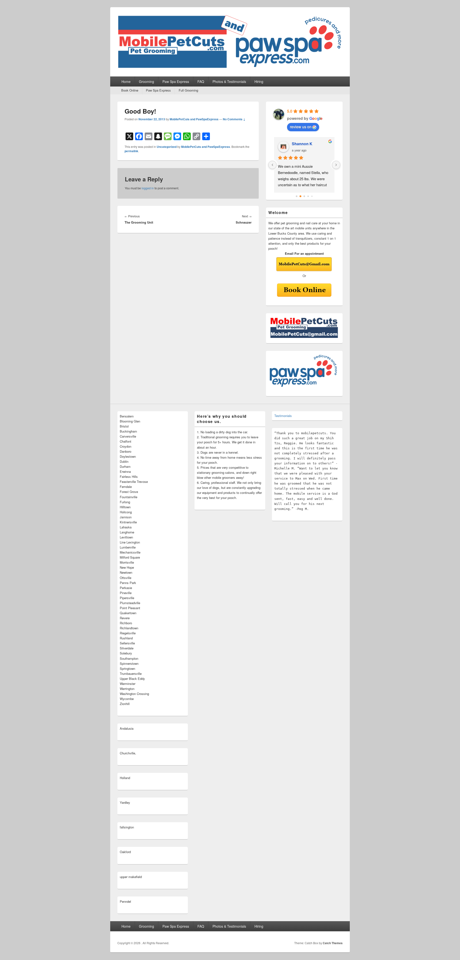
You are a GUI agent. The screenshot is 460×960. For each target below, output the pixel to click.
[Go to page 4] (312, 196)
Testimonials (283, 415)
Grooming (146, 81)
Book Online (129, 90)
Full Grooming (188, 90)
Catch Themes (333, 943)
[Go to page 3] (308, 196)
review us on (300, 126)
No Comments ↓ (234, 119)
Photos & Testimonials (229, 81)
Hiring (258, 81)
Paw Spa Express (175, 81)
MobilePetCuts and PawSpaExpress (194, 119)
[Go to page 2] (304, 196)
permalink (131, 151)
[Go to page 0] (297, 196)
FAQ (200, 81)
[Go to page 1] (300, 196)
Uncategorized (167, 147)
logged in (148, 188)
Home (126, 81)
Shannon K (302, 143)
